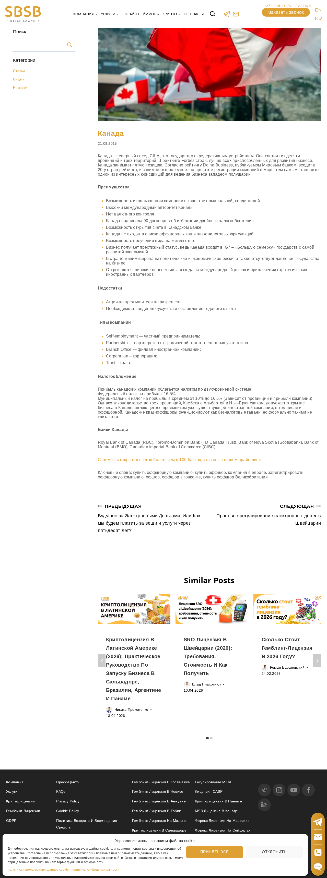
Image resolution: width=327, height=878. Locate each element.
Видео (18, 79)
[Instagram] (279, 790)
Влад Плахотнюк (206, 684)
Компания (15, 782)
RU (318, 18)
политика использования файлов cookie (38, 869)
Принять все (214, 851)
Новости (20, 88)
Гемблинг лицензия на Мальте (159, 821)
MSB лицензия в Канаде (216, 811)
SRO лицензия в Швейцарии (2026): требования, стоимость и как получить (208, 656)
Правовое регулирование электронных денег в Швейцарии (268, 515)
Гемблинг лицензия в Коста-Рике (161, 782)
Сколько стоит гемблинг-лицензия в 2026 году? (287, 648)
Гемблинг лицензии (23, 811)
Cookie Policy (67, 811)
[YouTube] (293, 790)
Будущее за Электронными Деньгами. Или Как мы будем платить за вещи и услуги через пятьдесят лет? (149, 518)
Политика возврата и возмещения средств (86, 824)
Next (317, 660)
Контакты (194, 14)
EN (318, 10)
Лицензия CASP (209, 791)
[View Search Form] (212, 14)
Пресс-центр (67, 782)
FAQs (60, 791)
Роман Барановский (287, 667)
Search (69, 45)
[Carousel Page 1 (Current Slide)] (207, 738)
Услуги (12, 791)
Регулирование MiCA (213, 782)
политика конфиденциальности (96, 869)
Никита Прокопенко (131, 709)
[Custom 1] (235, 14)
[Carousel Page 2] (211, 738)
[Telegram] (226, 14)
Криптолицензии (20, 801)
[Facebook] (308, 790)
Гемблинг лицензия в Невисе (157, 791)
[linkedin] (264, 804)
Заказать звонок (286, 12)
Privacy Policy (67, 801)
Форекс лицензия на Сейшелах (222, 830)
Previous (102, 660)
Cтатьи (19, 71)
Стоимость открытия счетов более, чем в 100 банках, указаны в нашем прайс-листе (180, 460)
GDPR (11, 821)
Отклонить (274, 851)
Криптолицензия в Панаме (218, 801)
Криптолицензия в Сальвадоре (159, 830)
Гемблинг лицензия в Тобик (156, 811)
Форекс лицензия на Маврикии (222, 821)
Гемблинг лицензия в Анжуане (159, 801)
